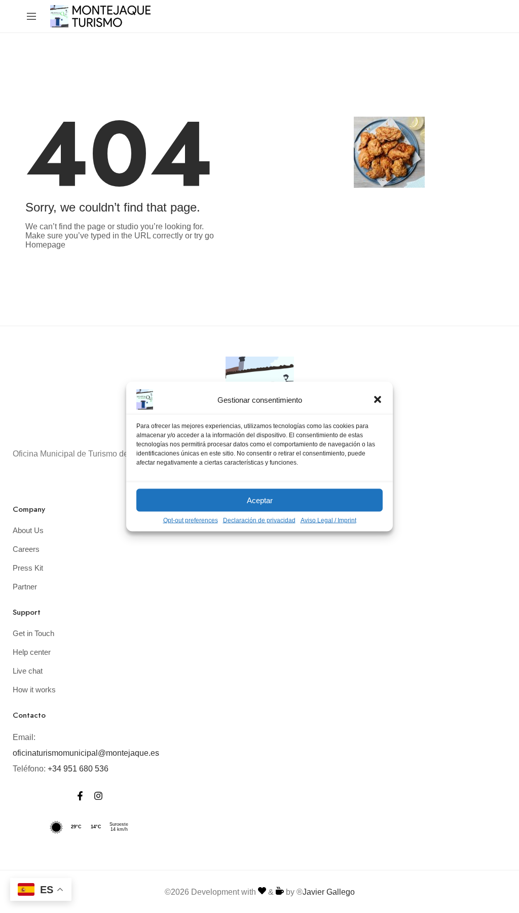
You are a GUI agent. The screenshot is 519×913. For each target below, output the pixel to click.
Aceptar (260, 500)
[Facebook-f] (80, 796)
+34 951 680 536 (78, 768)
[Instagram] (98, 796)
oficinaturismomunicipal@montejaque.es (86, 753)
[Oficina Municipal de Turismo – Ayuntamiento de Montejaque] (101, 15)
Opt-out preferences (190, 520)
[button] (378, 400)
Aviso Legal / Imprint (328, 520)
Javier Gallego (329, 892)
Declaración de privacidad (259, 520)
